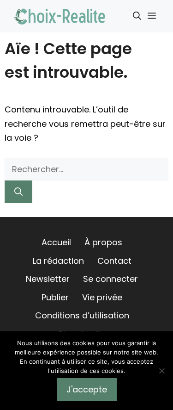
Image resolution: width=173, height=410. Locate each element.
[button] (137, 16)
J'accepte (86, 389)
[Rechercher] (18, 191)
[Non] (161, 370)
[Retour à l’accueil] (60, 15)
